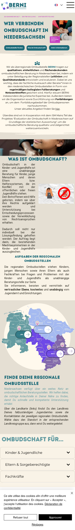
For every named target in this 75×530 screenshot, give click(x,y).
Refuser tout (20, 517)
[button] (67, 199)
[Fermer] (69, 495)
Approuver (55, 517)
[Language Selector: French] (58, 5)
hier (57, 108)
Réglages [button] (37, 524)
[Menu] (71, 5)
